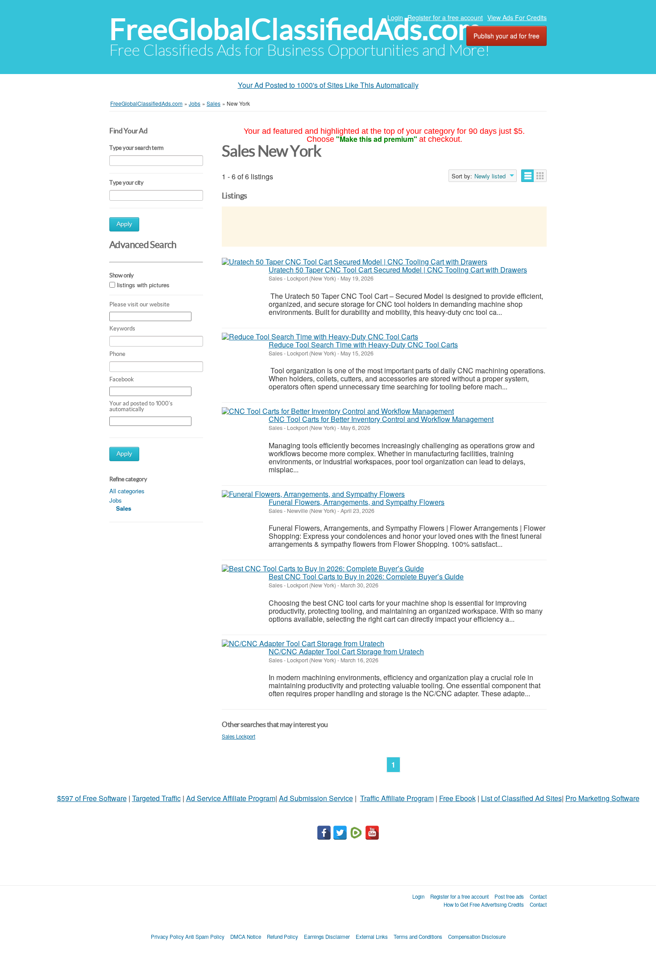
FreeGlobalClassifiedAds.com (295, 29)
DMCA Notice (245, 936)
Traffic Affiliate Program (397, 798)
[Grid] (540, 175)
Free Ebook (457, 798)
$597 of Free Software (92, 798)
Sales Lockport (238, 736)
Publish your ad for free (506, 35)
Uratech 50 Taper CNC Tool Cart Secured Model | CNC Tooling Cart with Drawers (398, 269)
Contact (538, 896)
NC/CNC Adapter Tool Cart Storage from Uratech (346, 651)
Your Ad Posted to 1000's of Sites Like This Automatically (328, 85)
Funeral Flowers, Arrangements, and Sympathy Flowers (356, 502)
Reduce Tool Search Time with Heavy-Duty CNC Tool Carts (363, 344)
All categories (127, 491)
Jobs (115, 500)
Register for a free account (445, 17)
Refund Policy (282, 936)
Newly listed (490, 176)
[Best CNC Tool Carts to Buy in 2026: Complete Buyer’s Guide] (323, 569)
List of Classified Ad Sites (521, 798)
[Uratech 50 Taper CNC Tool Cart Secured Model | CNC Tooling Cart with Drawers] (354, 262)
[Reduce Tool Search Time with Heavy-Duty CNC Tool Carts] (320, 337)
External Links (372, 936)
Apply (124, 224)
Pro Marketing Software (602, 798)
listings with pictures (143, 285)
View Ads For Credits (517, 17)
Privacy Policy (167, 936)
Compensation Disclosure (477, 936)
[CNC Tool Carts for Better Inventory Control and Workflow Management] (338, 411)
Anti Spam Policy (204, 936)
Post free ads (509, 896)
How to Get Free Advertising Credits (484, 904)
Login (395, 17)
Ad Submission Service (316, 798)
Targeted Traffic (156, 798)
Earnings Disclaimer (327, 936)
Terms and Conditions (418, 936)
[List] (527, 175)
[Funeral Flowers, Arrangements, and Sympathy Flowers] (313, 494)
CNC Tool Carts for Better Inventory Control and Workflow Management (381, 419)
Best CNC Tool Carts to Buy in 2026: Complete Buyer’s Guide (366, 576)
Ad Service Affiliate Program (230, 798)
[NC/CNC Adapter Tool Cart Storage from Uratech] (303, 644)
